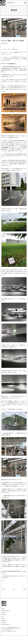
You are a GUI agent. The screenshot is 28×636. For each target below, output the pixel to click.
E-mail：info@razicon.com (8, 631)
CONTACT (4, 622)
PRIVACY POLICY (5, 624)
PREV (3, 589)
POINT (3, 608)
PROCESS (3, 614)
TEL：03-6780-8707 (6, 629)
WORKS (3, 612)
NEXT (24, 589)
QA (2, 616)
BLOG (2, 618)
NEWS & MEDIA (5, 610)
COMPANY (4, 620)
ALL (14, 589)
